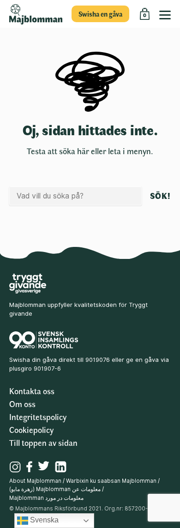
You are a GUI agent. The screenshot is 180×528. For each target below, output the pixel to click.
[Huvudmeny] (167, 14)
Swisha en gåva (100, 13)
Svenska (43, 520)
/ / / (84, 489)
